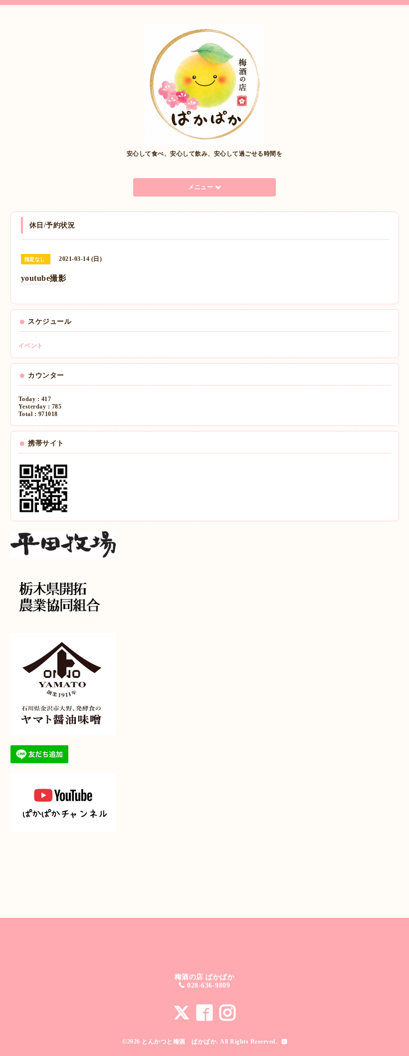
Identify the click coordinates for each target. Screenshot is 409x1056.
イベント (30, 345)
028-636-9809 (208, 985)
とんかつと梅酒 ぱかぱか (179, 1041)
